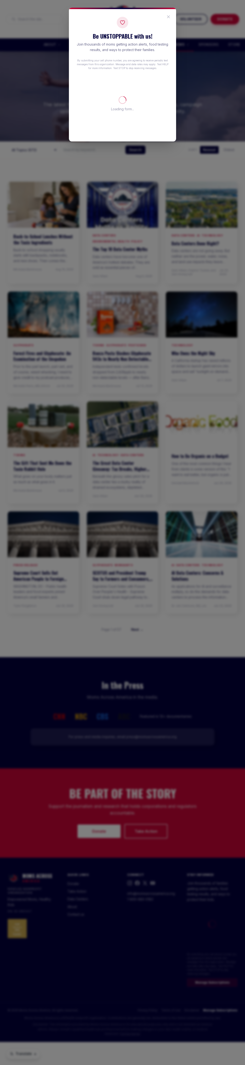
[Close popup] (168, 17)
